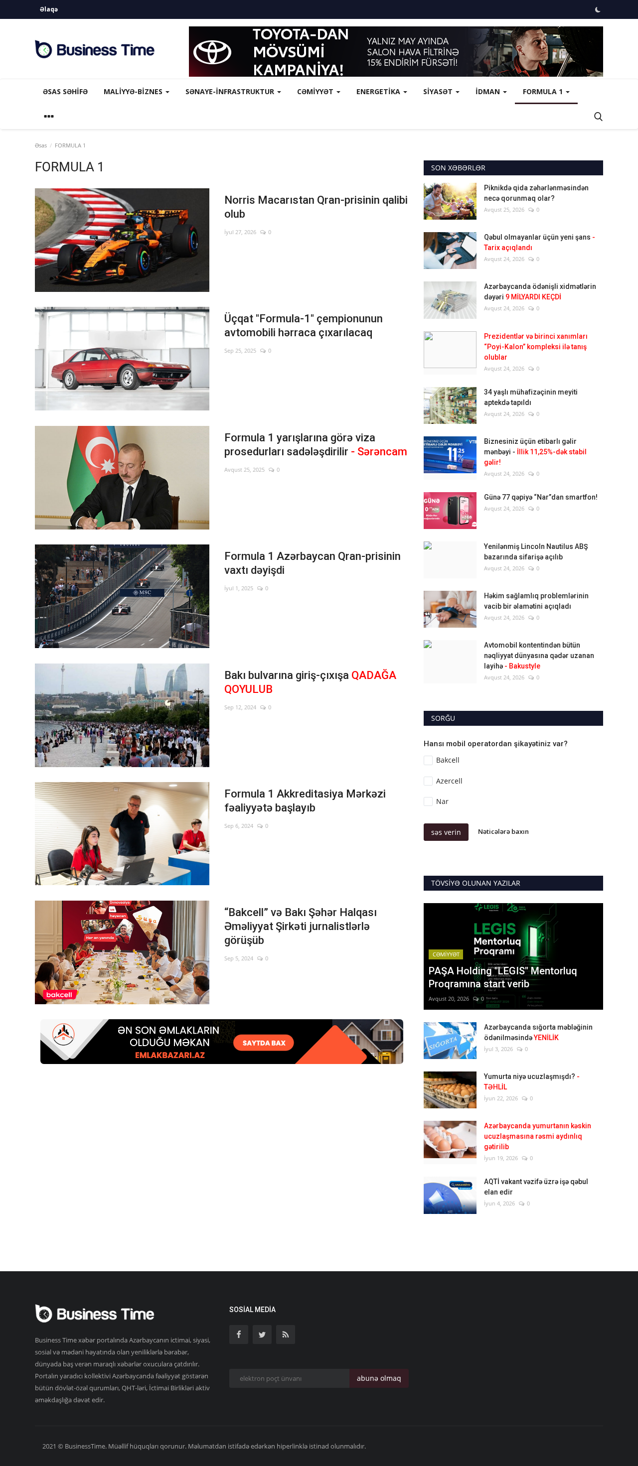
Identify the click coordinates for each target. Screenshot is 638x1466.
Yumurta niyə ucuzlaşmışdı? (532, 1081)
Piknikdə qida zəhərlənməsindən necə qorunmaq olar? (536, 193)
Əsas (41, 145)
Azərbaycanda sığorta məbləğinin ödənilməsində (538, 1032)
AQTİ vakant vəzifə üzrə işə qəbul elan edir (536, 1187)
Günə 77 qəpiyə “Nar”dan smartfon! (541, 497)
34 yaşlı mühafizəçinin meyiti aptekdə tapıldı (531, 397)
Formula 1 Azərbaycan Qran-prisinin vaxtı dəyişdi (312, 563)
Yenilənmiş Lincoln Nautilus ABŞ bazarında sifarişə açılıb (536, 551)
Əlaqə (49, 9)
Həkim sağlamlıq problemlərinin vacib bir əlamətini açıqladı (536, 601)
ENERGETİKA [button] (379, 91)
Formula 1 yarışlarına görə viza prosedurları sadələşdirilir (315, 444)
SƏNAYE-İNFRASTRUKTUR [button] (230, 91)
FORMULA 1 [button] (544, 91)
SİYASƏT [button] (439, 91)
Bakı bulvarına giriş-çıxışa (310, 682)
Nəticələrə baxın (503, 831)
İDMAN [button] (489, 91)
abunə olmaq (379, 1378)
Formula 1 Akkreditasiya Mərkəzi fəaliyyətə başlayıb (305, 801)
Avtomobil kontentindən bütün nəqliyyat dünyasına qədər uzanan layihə (539, 655)
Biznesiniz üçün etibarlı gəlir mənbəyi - (535, 451)
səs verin (446, 832)
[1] (597, 9)
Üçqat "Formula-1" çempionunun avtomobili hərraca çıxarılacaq (303, 325)
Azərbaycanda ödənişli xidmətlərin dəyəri (540, 291)
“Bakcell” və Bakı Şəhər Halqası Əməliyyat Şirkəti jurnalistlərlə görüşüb (300, 926)
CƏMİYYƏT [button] (316, 91)
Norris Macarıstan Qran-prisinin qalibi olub (316, 207)
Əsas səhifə (65, 91)
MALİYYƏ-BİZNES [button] (134, 91)
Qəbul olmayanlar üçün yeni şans (539, 242)
